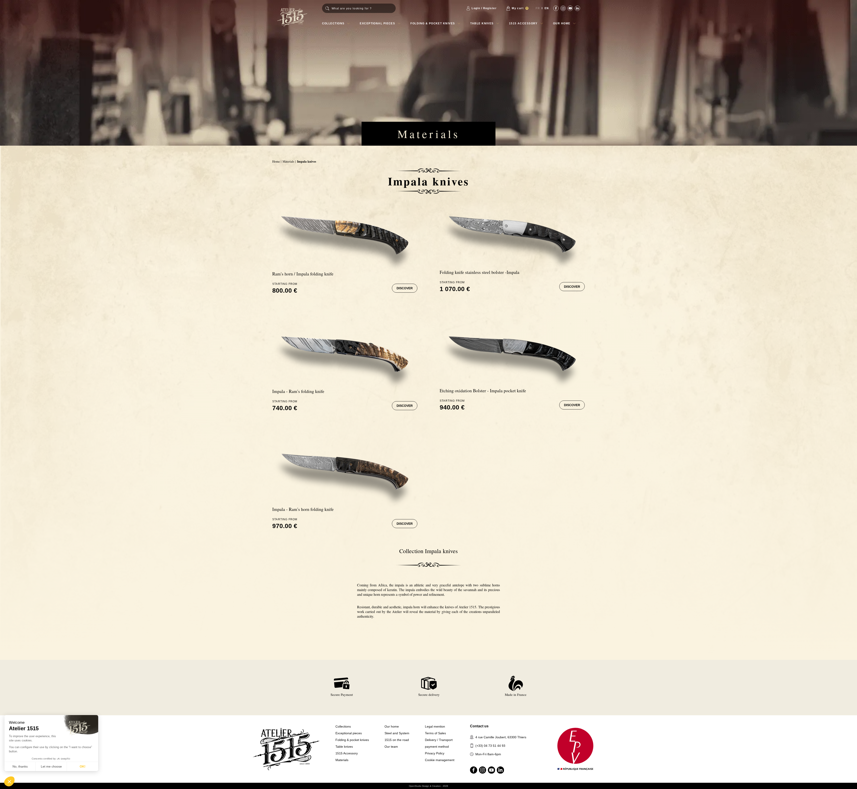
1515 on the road (397, 740)
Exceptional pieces (377, 23)
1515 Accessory (523, 23)
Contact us (479, 726)
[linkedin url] (577, 8)
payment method (437, 746)
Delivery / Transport (439, 740)
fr (538, 8)
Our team (391, 746)
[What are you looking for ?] (358, 8)
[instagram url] (563, 8)
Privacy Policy (434, 753)
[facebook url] (556, 8)
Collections (333, 23)
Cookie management (439, 760)
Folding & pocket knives (432, 23)
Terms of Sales (435, 733)
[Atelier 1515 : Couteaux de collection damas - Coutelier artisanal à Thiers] (292, 17)
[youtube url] (570, 8)
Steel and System (397, 733)
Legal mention (435, 726)
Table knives (481, 23)
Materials (341, 760)
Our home (561, 23)
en (547, 8)
